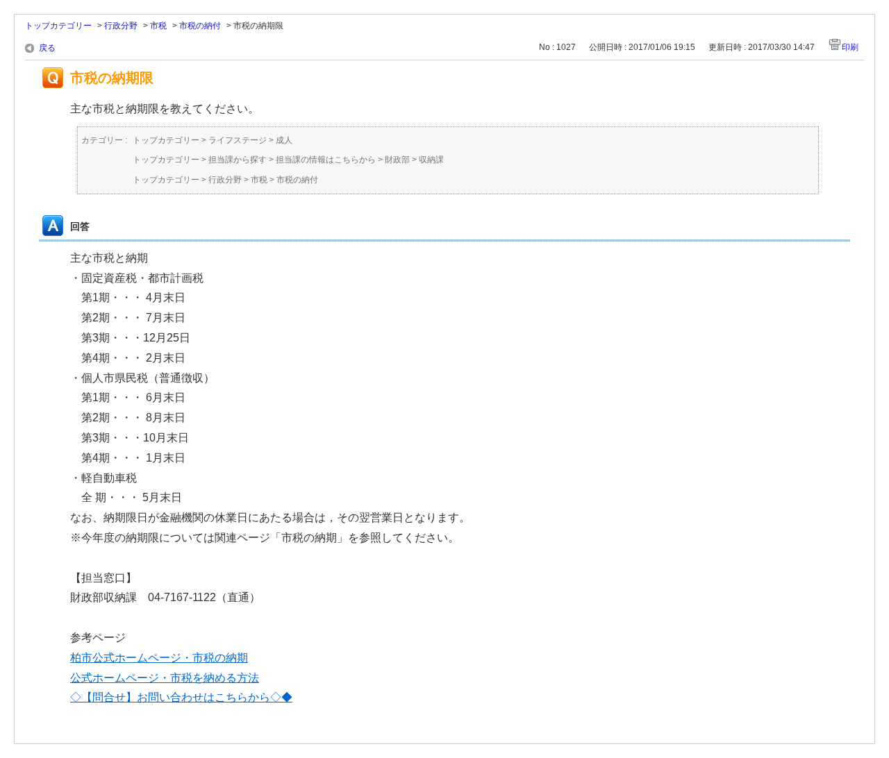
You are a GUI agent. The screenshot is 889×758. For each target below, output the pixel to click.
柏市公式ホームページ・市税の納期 (159, 658)
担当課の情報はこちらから (326, 160)
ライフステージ (237, 140)
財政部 (397, 160)
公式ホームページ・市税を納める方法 (164, 678)
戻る (47, 48)
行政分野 (121, 26)
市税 (158, 26)
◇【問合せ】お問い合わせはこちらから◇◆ (181, 697)
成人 (284, 140)
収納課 (431, 160)
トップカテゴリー (58, 26)
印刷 (850, 47)
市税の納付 (200, 26)
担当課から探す (237, 160)
